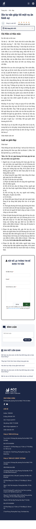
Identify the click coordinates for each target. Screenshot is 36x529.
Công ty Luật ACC (11, 23)
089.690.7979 (10, 430)
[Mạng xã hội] (4, 404)
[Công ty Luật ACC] (4, 3)
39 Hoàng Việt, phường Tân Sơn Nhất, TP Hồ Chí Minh (16, 401)
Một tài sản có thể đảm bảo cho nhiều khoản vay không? (17, 376)
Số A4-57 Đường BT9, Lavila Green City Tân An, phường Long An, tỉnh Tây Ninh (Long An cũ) (17, 491)
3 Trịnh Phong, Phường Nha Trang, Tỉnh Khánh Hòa (16, 511)
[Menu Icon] (28, 3)
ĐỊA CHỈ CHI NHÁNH (8, 443)
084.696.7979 (11, 416)
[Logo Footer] (12, 391)
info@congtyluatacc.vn (12, 426)
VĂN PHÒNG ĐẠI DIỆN (9, 467)
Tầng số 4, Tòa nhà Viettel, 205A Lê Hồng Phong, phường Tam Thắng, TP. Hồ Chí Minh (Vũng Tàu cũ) (17, 496)
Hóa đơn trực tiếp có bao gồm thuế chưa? (13, 365)
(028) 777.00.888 (13, 423)
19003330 (10, 413)
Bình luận (27, 339)
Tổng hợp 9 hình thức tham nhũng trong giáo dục (15, 361)
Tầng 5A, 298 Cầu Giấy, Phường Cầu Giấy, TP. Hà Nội (16, 500)
